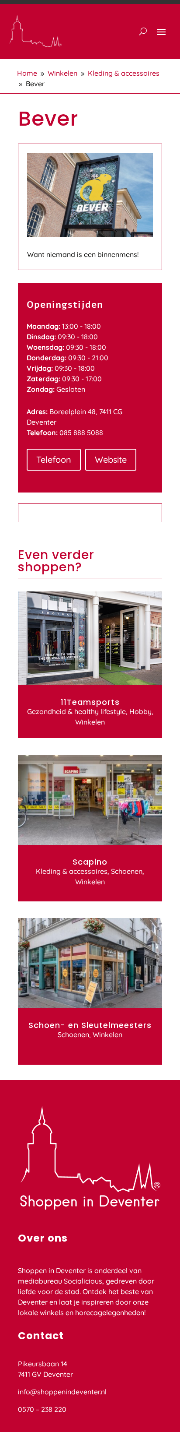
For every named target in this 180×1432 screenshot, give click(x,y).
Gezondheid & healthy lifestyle (76, 711)
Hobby (140, 711)
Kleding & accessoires (71, 871)
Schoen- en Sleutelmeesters (90, 1025)
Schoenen (126, 871)
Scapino (90, 861)
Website (111, 459)
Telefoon (53, 459)
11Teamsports (90, 702)
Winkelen (90, 722)
